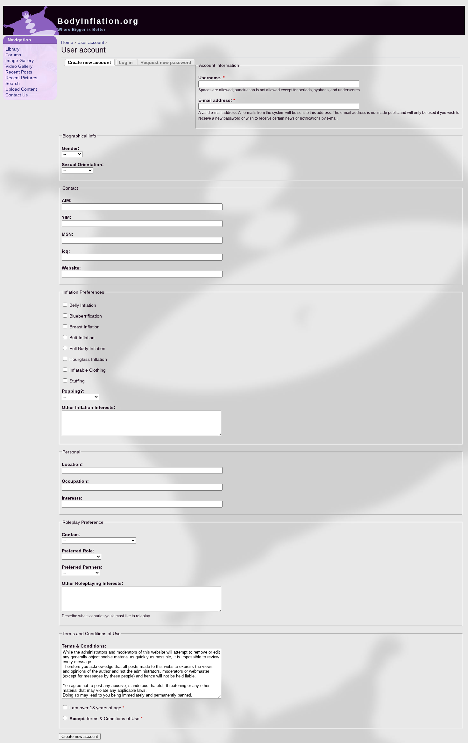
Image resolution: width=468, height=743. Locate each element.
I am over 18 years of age (96, 707)
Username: (211, 77)
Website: (71, 267)
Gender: (70, 148)
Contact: (71, 534)
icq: (66, 251)
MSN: (67, 234)
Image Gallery (19, 60)
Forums (13, 54)
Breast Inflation (84, 326)
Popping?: (73, 391)
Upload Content (21, 89)
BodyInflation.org (98, 21)
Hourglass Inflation (87, 359)
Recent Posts (18, 71)
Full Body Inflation (86, 348)
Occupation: (75, 481)
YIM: (66, 217)
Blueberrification (85, 316)
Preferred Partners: (82, 567)
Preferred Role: (78, 550)
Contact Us (16, 94)
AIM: (67, 200)
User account (90, 42)
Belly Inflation (82, 305)
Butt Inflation (81, 337)
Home (67, 42)
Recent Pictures (21, 77)
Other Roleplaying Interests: (92, 583)
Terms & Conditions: (84, 645)
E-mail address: (216, 100)
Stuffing (76, 380)
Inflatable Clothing (87, 370)
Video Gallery (18, 66)
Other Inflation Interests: (88, 407)
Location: (72, 464)
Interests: (72, 498)
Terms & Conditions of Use (105, 718)
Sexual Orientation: (83, 164)
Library (12, 49)
